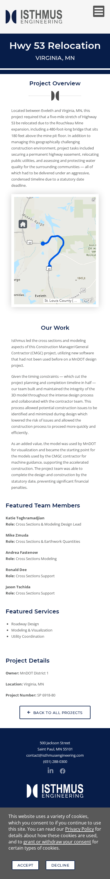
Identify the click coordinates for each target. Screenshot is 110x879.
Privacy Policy (79, 829)
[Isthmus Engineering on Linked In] (50, 771)
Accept (25, 865)
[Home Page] (34, 16)
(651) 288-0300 (55, 761)
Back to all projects (58, 712)
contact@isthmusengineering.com (55, 755)
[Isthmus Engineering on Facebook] (62, 772)
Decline (60, 865)
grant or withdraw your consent (57, 842)
